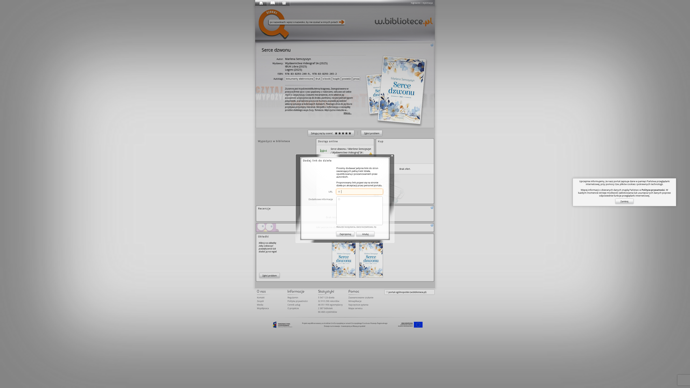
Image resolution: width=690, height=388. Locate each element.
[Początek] (261, 3)
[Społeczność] (284, 3)
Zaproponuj (345, 234)
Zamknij (624, 201)
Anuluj (365, 234)
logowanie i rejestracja (422, 3)
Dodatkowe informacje (321, 199)
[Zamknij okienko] (392, 155)
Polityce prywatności (653, 189)
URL (330, 191)
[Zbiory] (272, 3)
